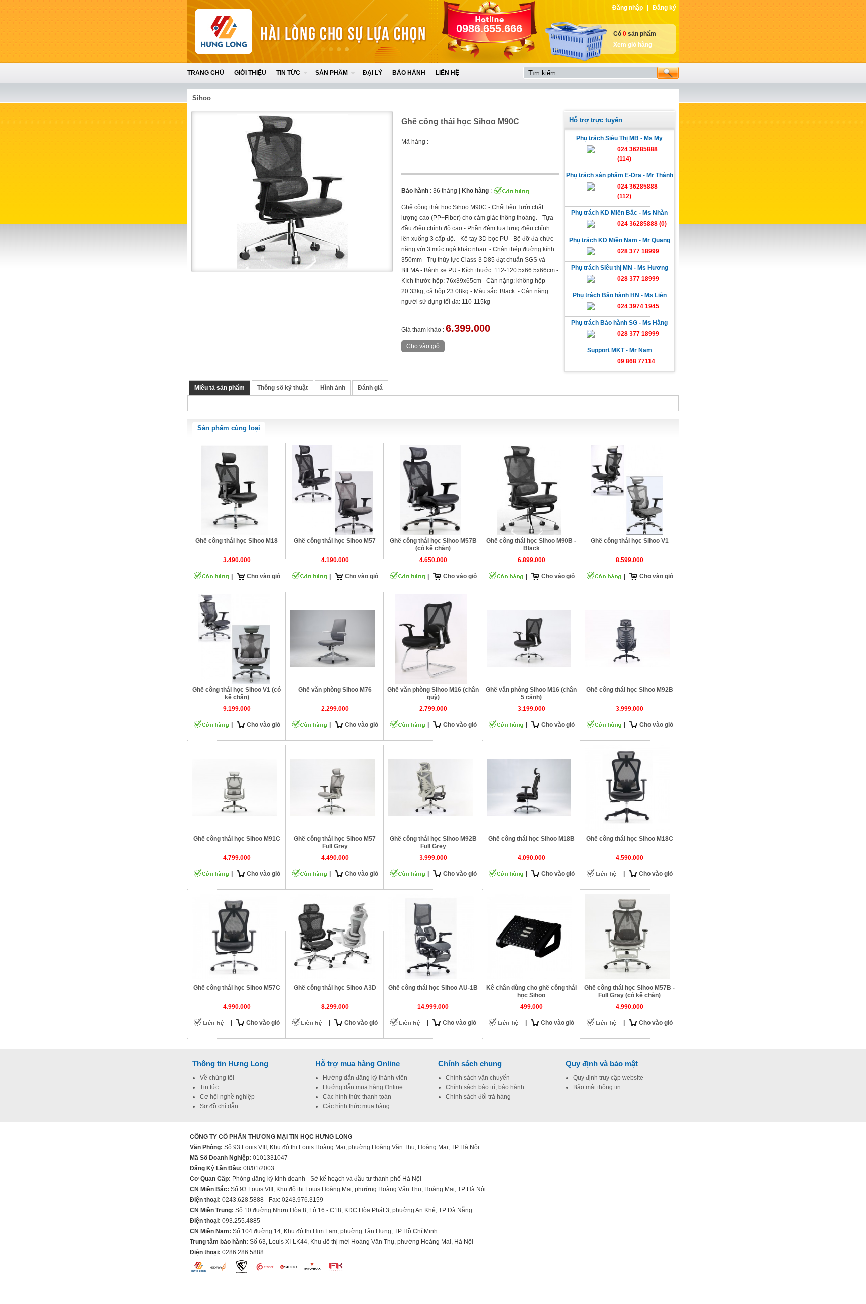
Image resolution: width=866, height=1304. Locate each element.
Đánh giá (370, 387)
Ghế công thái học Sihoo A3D (335, 987)
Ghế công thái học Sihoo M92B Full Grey (433, 842)
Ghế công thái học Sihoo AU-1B (433, 987)
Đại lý (372, 72)
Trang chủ (205, 72)
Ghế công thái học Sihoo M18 (236, 540)
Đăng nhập (627, 7)
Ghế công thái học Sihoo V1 (630, 540)
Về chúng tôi (217, 1077)
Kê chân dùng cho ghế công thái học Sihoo (531, 991)
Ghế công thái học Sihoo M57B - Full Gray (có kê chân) (629, 991)
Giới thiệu (250, 72)
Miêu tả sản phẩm (219, 387)
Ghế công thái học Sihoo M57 (335, 540)
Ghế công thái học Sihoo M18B (531, 838)
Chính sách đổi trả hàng (478, 1096)
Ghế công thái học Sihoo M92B (629, 689)
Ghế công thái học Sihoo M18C (629, 838)
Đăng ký (664, 7)
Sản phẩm (331, 72)
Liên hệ (447, 72)
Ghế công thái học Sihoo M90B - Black (531, 544)
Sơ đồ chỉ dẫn (219, 1106)
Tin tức (288, 72)
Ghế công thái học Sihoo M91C (236, 838)
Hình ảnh (332, 387)
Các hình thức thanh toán (357, 1096)
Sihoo (201, 98)
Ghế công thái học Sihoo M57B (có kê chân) (433, 544)
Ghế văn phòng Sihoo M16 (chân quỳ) (433, 693)
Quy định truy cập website (608, 1077)
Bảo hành (408, 72)
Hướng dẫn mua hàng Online (363, 1087)
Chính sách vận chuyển (478, 1077)
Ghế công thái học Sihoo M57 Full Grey (335, 842)
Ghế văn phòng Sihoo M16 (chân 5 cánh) (531, 693)
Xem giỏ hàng (632, 44)
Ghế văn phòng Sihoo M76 (335, 689)
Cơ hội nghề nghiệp (227, 1096)
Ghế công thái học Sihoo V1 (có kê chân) (236, 693)
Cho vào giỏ (263, 576)
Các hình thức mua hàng (356, 1106)
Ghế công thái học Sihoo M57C (236, 987)
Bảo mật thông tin (597, 1087)
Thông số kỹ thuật (282, 387)
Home (261, 31)
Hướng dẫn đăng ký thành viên (365, 1077)
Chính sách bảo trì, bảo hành (485, 1087)
